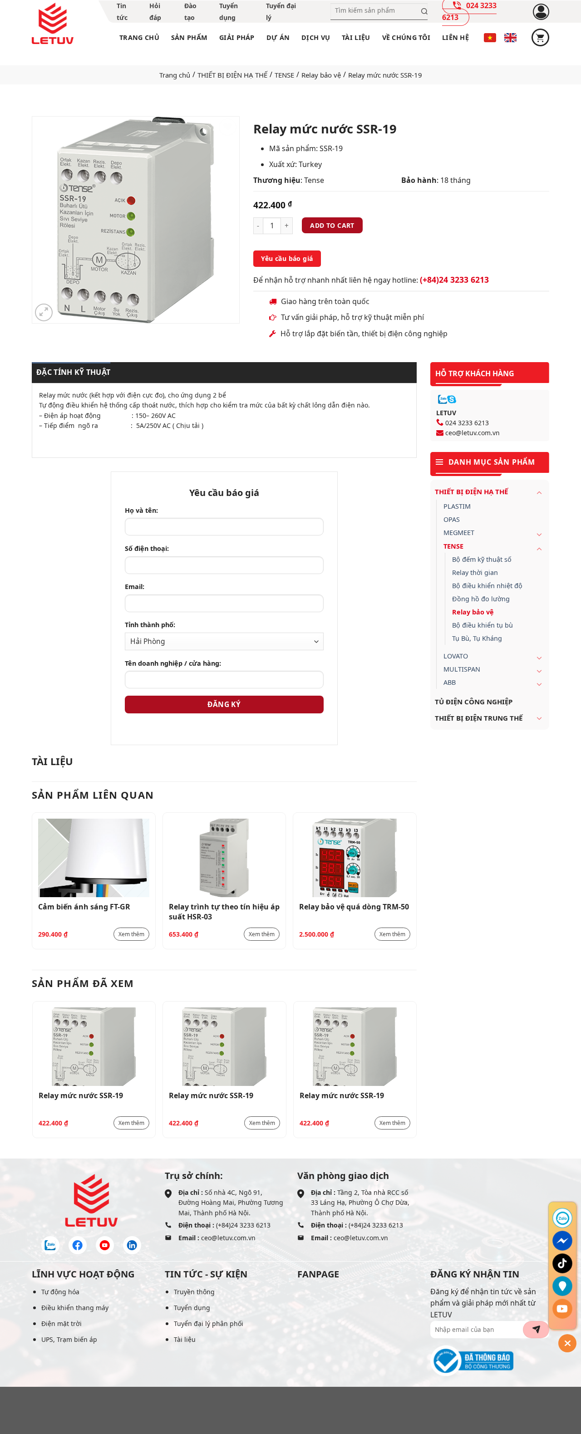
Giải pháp (237, 37)
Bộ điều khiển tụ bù (482, 625)
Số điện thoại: (147, 548)
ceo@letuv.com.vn (472, 432)
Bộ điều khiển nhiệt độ (487, 585)
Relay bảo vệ (321, 74)
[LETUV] (53, 23)
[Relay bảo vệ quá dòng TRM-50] (354, 858)
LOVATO (455, 656)
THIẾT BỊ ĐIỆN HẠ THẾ (232, 74)
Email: (134, 586)
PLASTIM (457, 506)
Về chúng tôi (406, 37)
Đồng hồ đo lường (481, 598)
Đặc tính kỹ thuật (73, 372)
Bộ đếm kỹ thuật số (482, 559)
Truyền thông (194, 1291)
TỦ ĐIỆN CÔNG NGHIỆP (473, 701)
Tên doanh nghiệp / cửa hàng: (173, 663)
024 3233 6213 (467, 422)
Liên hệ (455, 37)
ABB (449, 682)
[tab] (71, 372)
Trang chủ (139, 37)
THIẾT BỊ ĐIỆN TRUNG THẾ (478, 717)
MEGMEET (458, 532)
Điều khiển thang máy (74, 1307)
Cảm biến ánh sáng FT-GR (84, 907)
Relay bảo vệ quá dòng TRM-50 (354, 907)
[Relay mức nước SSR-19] (94, 1046)
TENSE (284, 74)
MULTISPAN (461, 669)
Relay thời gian (475, 572)
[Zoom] (44, 312)
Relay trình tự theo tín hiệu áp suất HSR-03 (224, 911)
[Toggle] (539, 492)
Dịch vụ (315, 37)
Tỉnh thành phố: (150, 624)
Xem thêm (131, 934)
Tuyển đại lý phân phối (208, 1323)
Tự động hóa (60, 1291)
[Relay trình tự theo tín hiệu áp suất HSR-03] (224, 858)
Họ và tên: (141, 510)
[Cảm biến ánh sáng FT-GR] (93, 858)
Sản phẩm (189, 37)
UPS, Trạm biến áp (69, 1339)
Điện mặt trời (61, 1323)
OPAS (451, 519)
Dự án (278, 37)
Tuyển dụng (192, 1307)
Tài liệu (356, 37)
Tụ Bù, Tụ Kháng (477, 638)
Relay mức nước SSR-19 (81, 1095)
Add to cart (332, 225)
